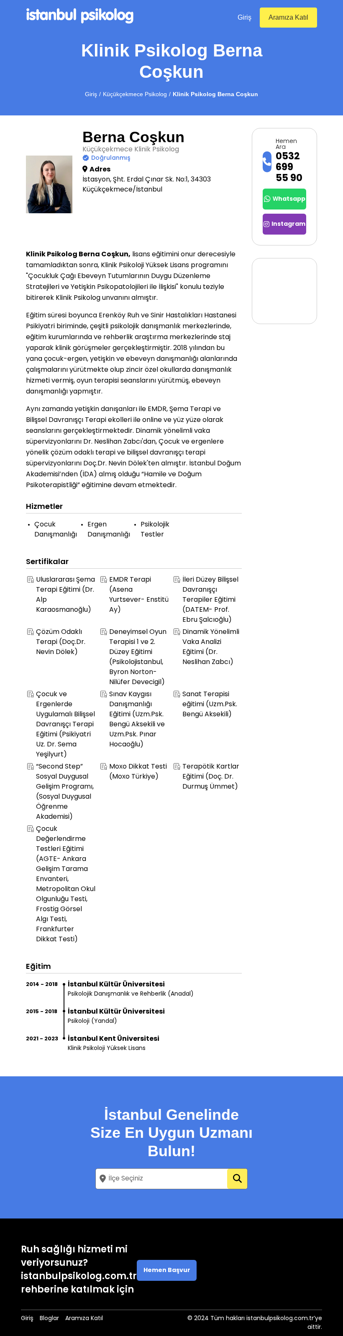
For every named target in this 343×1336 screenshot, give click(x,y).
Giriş (244, 17)
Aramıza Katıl (288, 17)
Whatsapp (289, 199)
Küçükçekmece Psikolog (135, 94)
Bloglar (49, 1319)
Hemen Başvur (166, 1270)
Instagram (288, 224)
